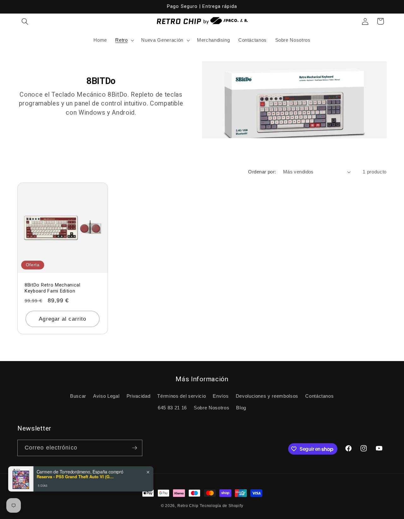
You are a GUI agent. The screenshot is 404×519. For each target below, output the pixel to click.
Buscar (78, 396)
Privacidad (139, 396)
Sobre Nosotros (211, 407)
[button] (25, 21)
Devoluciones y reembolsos (267, 396)
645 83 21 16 (172, 407)
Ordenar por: (262, 171)
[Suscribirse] (134, 448)
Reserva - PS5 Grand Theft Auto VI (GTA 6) (76, 476)
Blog (241, 407)
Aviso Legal (106, 396)
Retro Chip (188, 506)
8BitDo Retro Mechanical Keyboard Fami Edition (52, 288)
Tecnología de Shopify (221, 506)
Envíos (221, 396)
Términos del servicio (181, 396)
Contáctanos (319, 396)
